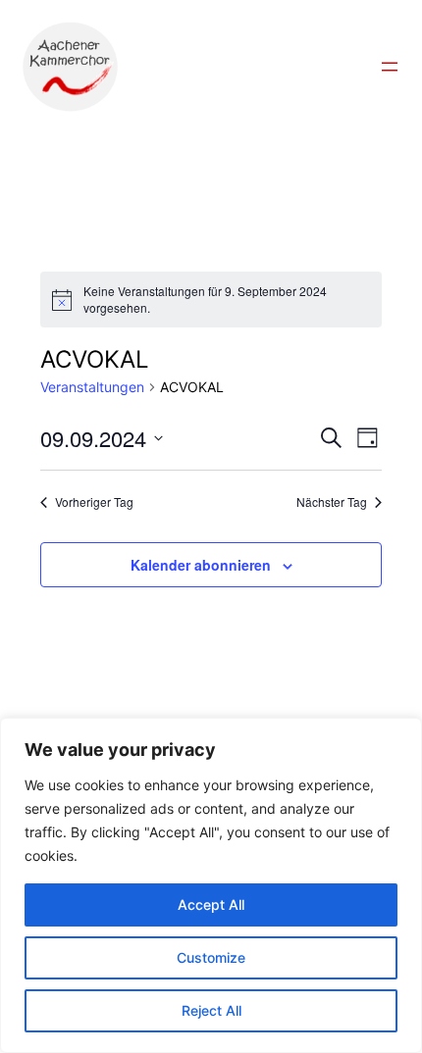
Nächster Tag (331, 502)
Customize (211, 957)
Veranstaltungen (92, 386)
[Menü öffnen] (389, 66)
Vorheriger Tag (94, 502)
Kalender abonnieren (201, 565)
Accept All (211, 904)
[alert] (211, 299)
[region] (211, 885)
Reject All (211, 1010)
